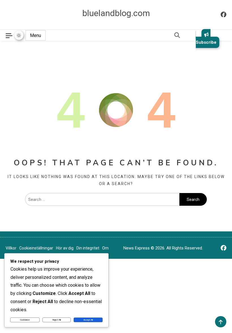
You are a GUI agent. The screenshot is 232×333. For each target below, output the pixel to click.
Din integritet (87, 248)
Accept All (88, 320)
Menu (35, 35)
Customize (25, 320)
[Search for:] (102, 199)
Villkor (11, 248)
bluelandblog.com (116, 13)
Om (105, 248)
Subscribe (206, 42)
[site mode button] (18, 35)
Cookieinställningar (36, 248)
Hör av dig (65, 248)
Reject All (57, 320)
